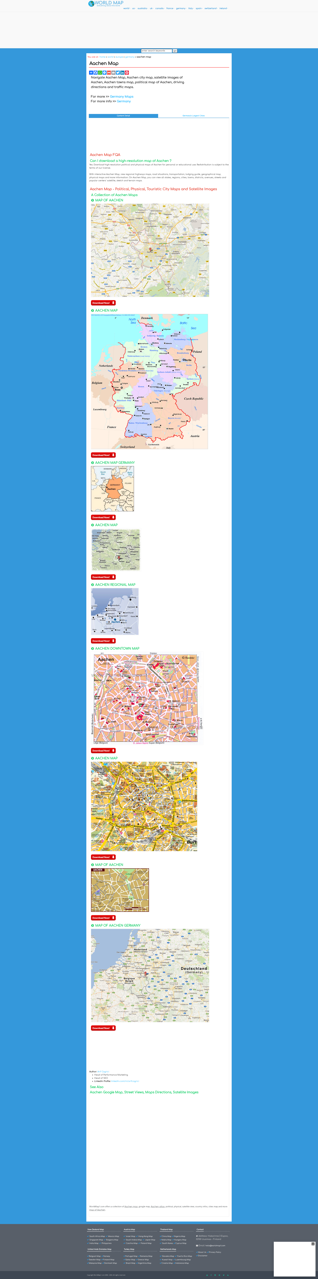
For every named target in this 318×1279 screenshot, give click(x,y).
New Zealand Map (96, 1229)
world (126, 8)
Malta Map (166, 1240)
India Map (94, 1243)
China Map (166, 1236)
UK (151, 8)
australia (142, 8)
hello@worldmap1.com (215, 1246)
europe (119, 57)
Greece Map (143, 1260)
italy (190, 8)
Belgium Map (95, 1256)
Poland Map (146, 1243)
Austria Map (129, 1229)
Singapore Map (96, 1240)
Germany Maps (121, 96)
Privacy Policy (215, 1252)
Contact (200, 1229)
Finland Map (108, 1260)
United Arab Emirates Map (99, 1249)
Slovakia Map (168, 1256)
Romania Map (146, 1256)
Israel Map (130, 1236)
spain (199, 8)
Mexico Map (113, 1236)
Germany (124, 101)
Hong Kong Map (145, 1236)
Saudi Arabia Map (134, 1240)
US (133, 8)
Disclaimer (202, 1256)
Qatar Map (130, 1260)
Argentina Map (144, 1263)
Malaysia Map (95, 1263)
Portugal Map (131, 1256)
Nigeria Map (179, 1236)
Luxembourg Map (183, 1260)
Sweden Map (94, 1260)
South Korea (167, 1243)
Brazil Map (130, 1263)
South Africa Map (97, 1236)
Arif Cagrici (103, 1072)
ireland (223, 8)
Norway (106, 1256)
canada (159, 8)
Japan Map (150, 1240)
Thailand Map (166, 1229)
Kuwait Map (167, 1260)
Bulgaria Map (112, 1240)
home (102, 57)
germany (180, 8)
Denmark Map (110, 1263)
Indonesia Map (182, 1263)
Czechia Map (132, 1243)
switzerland (211, 8)
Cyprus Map (180, 1243)
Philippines (107, 1243)
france (169, 8)
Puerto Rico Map (184, 1256)
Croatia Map (167, 1263)
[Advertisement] (159, 29)
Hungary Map (180, 1240)
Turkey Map (129, 1249)
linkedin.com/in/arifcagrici (125, 1081)
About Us (202, 1252)
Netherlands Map (168, 1249)
